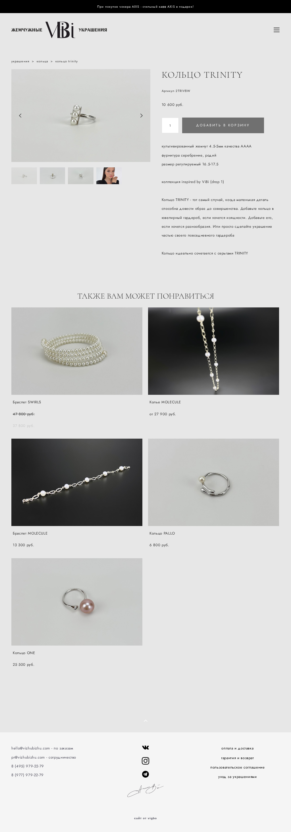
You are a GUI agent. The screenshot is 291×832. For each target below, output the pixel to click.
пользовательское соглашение (237, 767)
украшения (20, 61)
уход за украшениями (237, 776)
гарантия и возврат (237, 758)
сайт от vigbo (145, 818)
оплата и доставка (237, 748)
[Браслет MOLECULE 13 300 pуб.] (76, 482)
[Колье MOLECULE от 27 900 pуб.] (213, 351)
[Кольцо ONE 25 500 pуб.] (76, 602)
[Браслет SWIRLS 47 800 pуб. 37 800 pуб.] (76, 351)
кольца (42, 61)
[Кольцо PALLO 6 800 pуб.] (213, 482)
